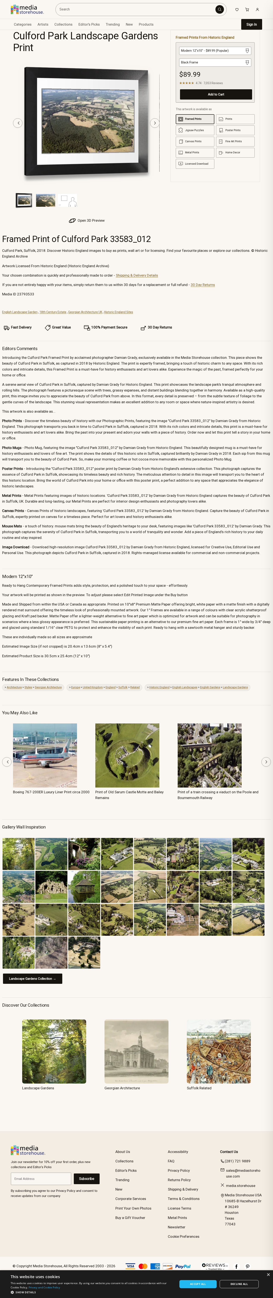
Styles (28, 687)
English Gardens (210, 687)
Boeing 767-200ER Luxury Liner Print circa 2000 (51, 792)
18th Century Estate (52, 312)
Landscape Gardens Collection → (32, 979)
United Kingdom (93, 687)
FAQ (171, 1161)
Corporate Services (130, 1199)
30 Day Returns (203, 285)
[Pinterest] (247, 1269)
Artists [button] (43, 24)
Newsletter (176, 1227)
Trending (113, 24)
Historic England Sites (118, 312)
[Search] (219, 9)
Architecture (14, 687)
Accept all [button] (198, 1284)
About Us (122, 1152)
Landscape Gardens (235, 687)
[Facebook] (236, 1269)
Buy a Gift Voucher (130, 1218)
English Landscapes (184, 687)
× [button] (268, 1274)
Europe (75, 687)
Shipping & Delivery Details (137, 275)
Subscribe (86, 1179)
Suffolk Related (199, 1088)
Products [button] (146, 24)
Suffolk (123, 687)
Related (135, 687)
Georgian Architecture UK (85, 312)
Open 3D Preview (91, 220)
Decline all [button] (239, 1284)
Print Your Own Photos (133, 1208)
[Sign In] (257, 9)
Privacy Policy (179, 1170)
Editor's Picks (89, 24)
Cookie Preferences (183, 1236)
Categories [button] (23, 24)
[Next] (155, 123)
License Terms (179, 1208)
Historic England (159, 687)
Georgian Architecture (48, 687)
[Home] (30, 9)
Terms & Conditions (184, 1199)
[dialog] (136, 1284)
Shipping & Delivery (183, 1189)
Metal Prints (177, 1218)
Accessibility (178, 1152)
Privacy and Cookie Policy (44, 1287)
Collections (63, 24)
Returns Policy (179, 1180)
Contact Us (229, 1152)
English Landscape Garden (20, 312)
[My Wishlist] (237, 9)
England (111, 687)
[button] (92, 1292)
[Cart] (247, 9)
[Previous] (17, 123)
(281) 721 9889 (237, 1161)
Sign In (252, 24)
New (129, 24)
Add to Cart (216, 94)
